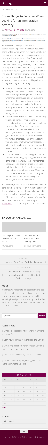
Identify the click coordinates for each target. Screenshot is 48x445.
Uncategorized (9, 9)
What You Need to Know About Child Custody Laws (32, 238)
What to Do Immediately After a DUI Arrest (22, 354)
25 (11, 399)
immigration (7, 203)
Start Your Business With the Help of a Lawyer (24, 339)
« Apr (4, 407)
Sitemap (40, 437)
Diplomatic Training (14, 30)
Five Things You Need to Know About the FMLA (11, 238)
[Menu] (45, 3)
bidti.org (7, 3)
